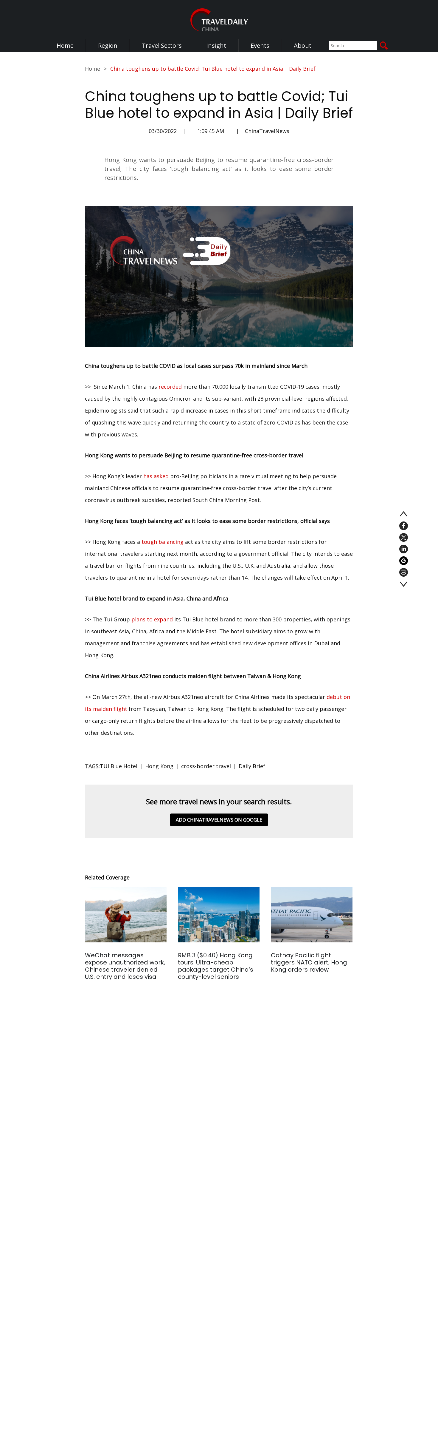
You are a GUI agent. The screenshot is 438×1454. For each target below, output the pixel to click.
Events (260, 45)
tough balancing (163, 541)
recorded (170, 386)
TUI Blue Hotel (118, 766)
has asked (156, 476)
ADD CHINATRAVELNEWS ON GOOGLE (219, 819)
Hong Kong (159, 766)
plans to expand (152, 619)
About (302, 45)
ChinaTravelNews (267, 131)
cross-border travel (206, 766)
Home (65, 45)
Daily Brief (252, 766)
